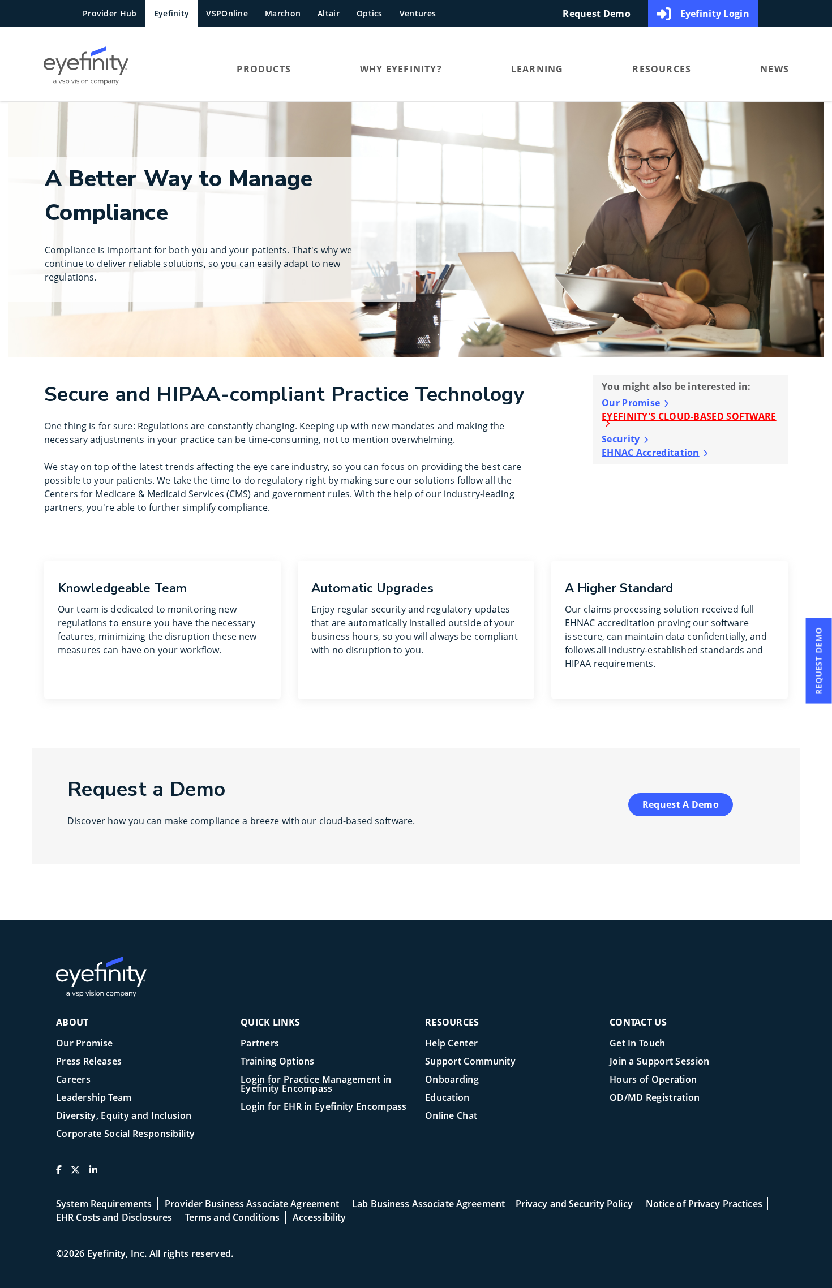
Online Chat (451, 1116)
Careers (73, 1080)
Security (621, 438)
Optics (370, 13)
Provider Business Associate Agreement (252, 1203)
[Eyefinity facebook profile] (59, 1174)
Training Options (278, 1062)
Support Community (470, 1062)
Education (447, 1098)
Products (264, 69)
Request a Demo (680, 804)
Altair (329, 13)
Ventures (418, 13)
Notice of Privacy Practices (704, 1203)
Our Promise (631, 402)
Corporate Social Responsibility (125, 1134)
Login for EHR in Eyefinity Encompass (324, 1107)
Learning (537, 69)
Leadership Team (94, 1098)
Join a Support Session (660, 1062)
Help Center (451, 1044)
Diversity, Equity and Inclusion (123, 1116)
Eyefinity (172, 13)
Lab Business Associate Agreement (428, 1203)
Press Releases (89, 1062)
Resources (661, 69)
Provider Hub (110, 13)
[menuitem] (118, 68)
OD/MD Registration (655, 1098)
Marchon (283, 13)
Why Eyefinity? (401, 69)
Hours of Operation (653, 1080)
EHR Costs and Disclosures (114, 1217)
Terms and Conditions (232, 1217)
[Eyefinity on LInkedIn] (93, 1174)
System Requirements (104, 1203)
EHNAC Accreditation (651, 452)
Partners (260, 1044)
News (774, 69)
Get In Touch (638, 1044)
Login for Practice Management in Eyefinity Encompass (316, 1085)
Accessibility (319, 1217)
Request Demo (597, 13)
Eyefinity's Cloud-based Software (689, 417)
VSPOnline (227, 13)
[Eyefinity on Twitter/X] (75, 1174)
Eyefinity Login (715, 13)
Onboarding (452, 1080)
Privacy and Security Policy (574, 1203)
